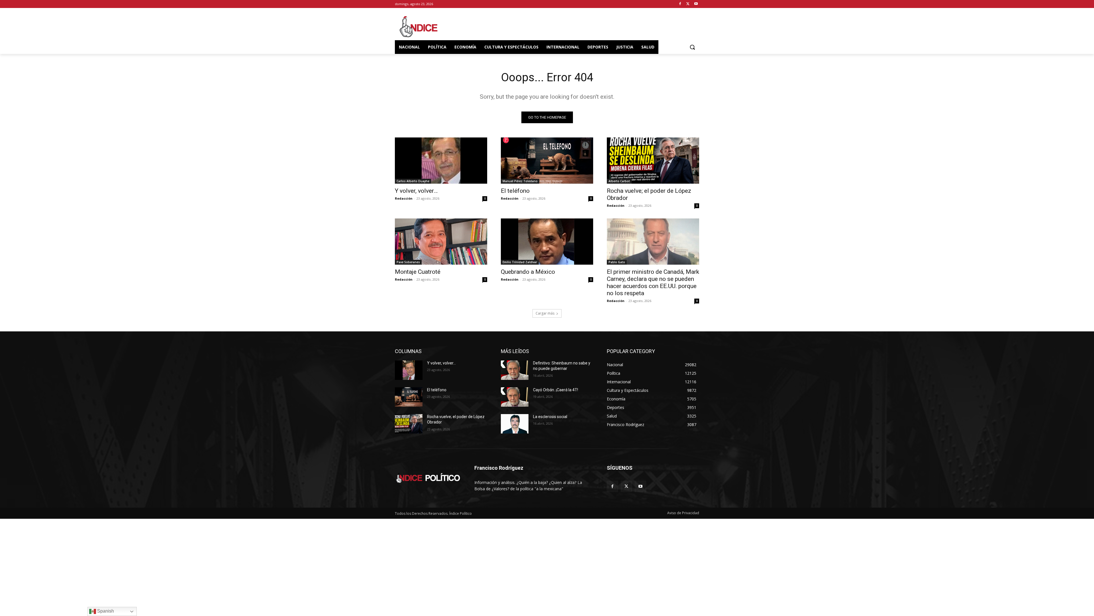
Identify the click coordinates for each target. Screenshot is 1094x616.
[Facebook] (680, 4)
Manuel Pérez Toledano (520, 181)
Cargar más (545, 313)
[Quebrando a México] (547, 241)
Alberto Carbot (619, 181)
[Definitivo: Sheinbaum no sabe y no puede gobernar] (514, 370)
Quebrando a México (528, 271)
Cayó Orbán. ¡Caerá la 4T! (555, 390)
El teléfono (515, 190)
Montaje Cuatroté (417, 271)
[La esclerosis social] (514, 423)
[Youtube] (696, 4)
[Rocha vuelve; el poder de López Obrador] (653, 160)
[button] (692, 47)
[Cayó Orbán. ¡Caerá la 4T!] (514, 397)
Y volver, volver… (416, 190)
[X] (688, 4)
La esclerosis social (550, 416)
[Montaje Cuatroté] (441, 241)
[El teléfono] (547, 160)
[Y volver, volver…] (441, 160)
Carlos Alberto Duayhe (413, 181)
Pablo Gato (617, 262)
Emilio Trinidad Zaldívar (520, 262)
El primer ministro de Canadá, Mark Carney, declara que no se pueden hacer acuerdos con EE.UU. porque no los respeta (653, 282)
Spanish (105, 611)
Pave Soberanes (408, 262)
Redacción (404, 198)
